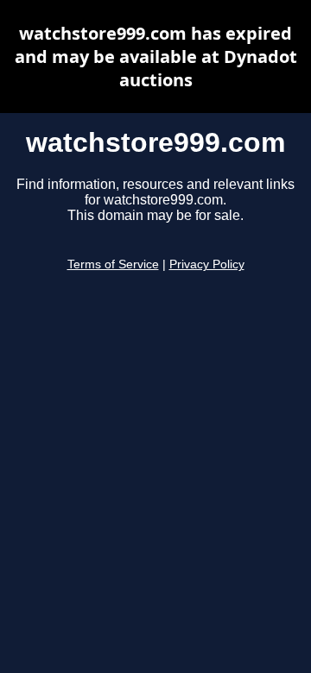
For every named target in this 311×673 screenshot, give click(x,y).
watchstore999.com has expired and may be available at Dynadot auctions (156, 56)
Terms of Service (113, 264)
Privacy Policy (206, 264)
